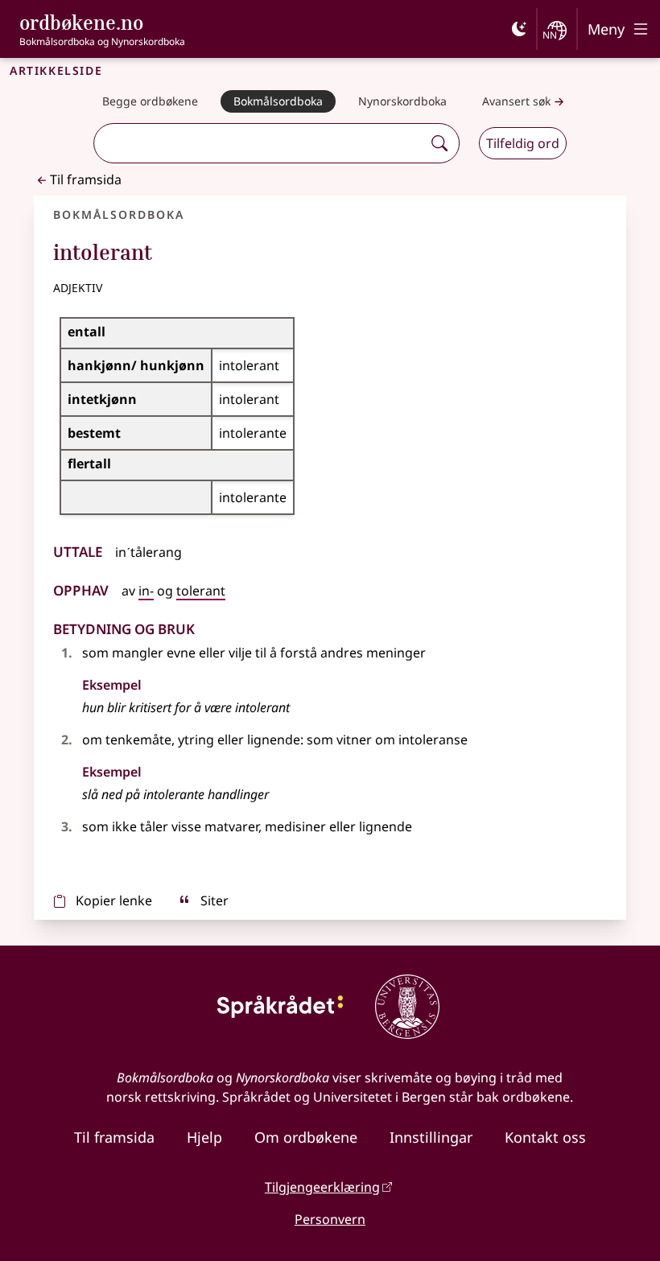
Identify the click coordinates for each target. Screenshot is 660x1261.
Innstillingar (431, 1137)
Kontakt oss (545, 1137)
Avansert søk (516, 101)
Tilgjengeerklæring (322, 1187)
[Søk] (439, 143)
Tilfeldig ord (522, 143)
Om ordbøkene (305, 1137)
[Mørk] (519, 29)
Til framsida (86, 179)
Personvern (330, 1219)
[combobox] (260, 143)
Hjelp (204, 1137)
